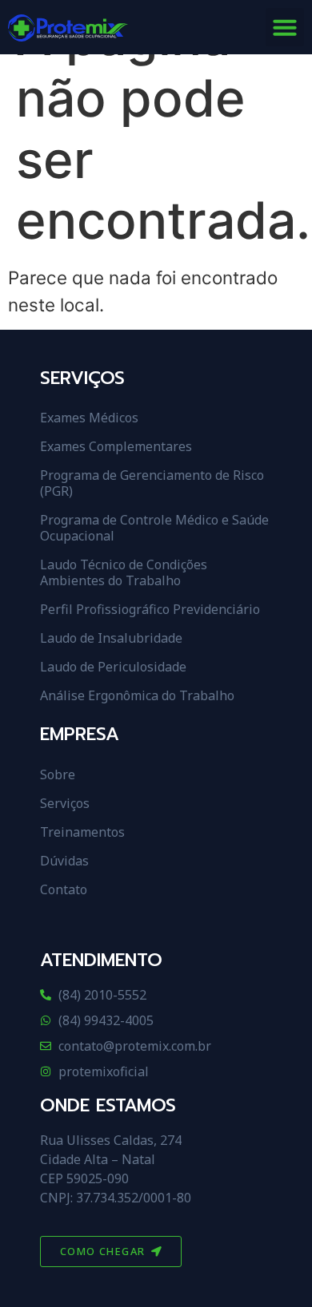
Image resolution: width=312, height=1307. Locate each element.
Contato (63, 889)
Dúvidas (64, 860)
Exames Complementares (116, 446)
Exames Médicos (89, 417)
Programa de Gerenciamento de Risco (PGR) (152, 483)
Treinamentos (82, 832)
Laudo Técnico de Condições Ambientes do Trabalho (123, 572)
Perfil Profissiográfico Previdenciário (150, 609)
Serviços (65, 803)
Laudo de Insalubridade (111, 638)
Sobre (57, 774)
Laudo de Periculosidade (113, 666)
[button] (285, 27)
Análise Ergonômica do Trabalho (137, 695)
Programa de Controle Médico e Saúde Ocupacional (154, 528)
